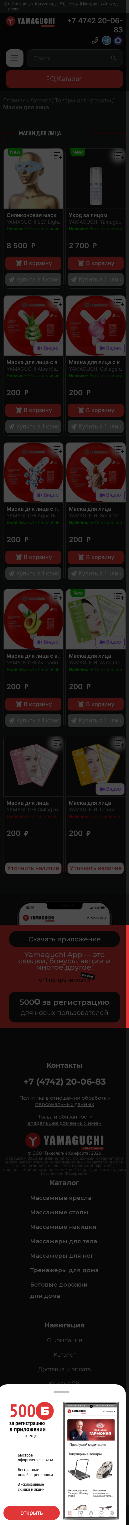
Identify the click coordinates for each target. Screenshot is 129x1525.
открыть (31, 1512)
